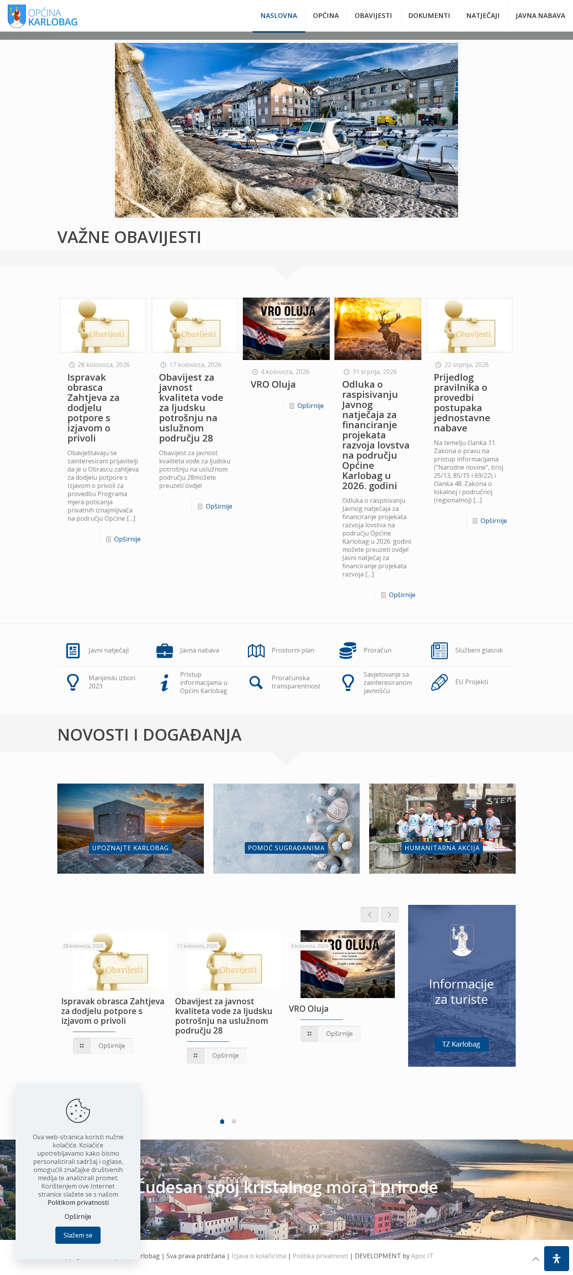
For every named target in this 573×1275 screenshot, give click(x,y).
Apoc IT (422, 1256)
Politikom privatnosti (78, 1202)
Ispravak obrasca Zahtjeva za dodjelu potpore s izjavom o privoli (93, 407)
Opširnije (127, 539)
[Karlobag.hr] (43, 15)
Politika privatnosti (320, 1256)
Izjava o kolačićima (259, 1256)
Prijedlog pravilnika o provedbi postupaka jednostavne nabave (462, 402)
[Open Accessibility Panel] (556, 1258)
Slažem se (78, 1235)
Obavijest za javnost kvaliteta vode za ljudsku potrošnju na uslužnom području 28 (191, 407)
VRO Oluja (273, 384)
